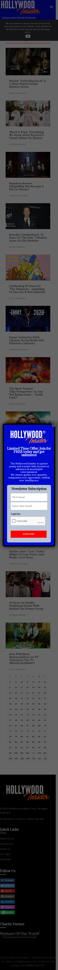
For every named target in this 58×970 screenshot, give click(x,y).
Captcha (15, 514)
